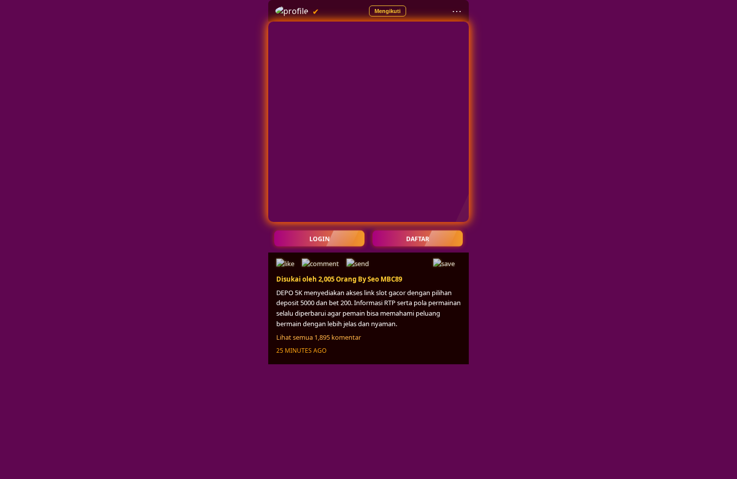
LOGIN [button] (319, 238)
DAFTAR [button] (417, 238)
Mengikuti (388, 11)
